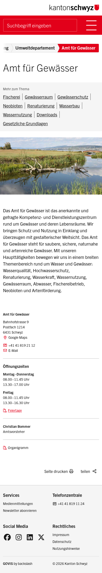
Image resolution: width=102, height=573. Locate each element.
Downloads (47, 114)
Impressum (60, 534)
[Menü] (91, 25)
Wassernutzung (17, 114)
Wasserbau (69, 105)
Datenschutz (61, 541)
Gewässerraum (39, 97)
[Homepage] (74, 7)
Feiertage (15, 410)
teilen (85, 471)
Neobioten (13, 105)
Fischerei (11, 97)
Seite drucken (56, 471)
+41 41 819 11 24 (71, 503)
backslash (25, 563)
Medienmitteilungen (18, 503)
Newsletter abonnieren (20, 510)
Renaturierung (40, 105)
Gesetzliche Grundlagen (25, 123)
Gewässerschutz (72, 97)
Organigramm (18, 447)
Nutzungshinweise (66, 548)
